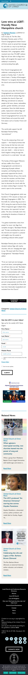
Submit (7, 372)
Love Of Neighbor (14, 598)
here (17, 627)
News (14, 610)
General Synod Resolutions (14, 605)
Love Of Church (14, 596)
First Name (5, 329)
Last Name (5, 336)
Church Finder (4, 1)
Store (14, 613)
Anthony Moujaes (9, 32)
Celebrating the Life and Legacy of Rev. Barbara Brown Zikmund (12, 555)
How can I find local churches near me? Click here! (14, 602)
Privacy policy (21, 672)
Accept (6, 672)
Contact (14, 608)
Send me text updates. (8, 366)
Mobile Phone (6, 350)
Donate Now (14, 649)
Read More (7, 468)
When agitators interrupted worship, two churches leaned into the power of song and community (13, 448)
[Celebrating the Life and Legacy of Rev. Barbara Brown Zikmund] (14, 537)
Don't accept (13, 672)
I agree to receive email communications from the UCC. (14, 358)
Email (3, 343)
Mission (14, 593)
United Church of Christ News (13, 309)
